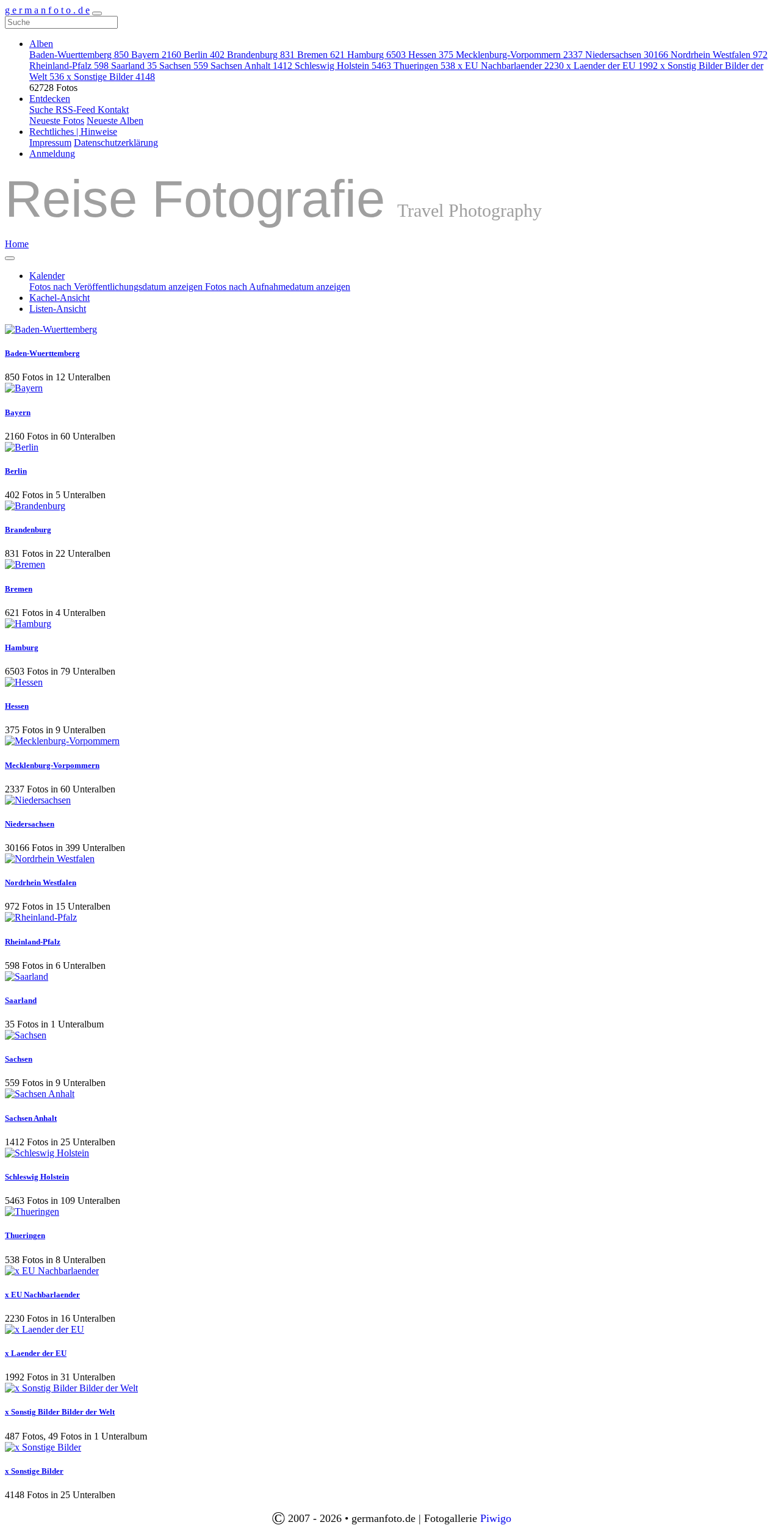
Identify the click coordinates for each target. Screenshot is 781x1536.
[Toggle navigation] (97, 13)
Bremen (321, 54)
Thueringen (424, 65)
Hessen (430, 54)
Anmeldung (52, 153)
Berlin (204, 54)
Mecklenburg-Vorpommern (519, 54)
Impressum (50, 142)
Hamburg (376, 54)
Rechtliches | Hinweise (73, 131)
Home (17, 244)
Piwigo (495, 1518)
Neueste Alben (115, 120)
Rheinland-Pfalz (69, 65)
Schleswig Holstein (343, 65)
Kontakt (113, 109)
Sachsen (183, 65)
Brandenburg (261, 54)
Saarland (134, 65)
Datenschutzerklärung (116, 142)
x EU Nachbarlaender (511, 65)
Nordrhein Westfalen (719, 54)
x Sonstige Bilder (111, 76)
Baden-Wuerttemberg (79, 54)
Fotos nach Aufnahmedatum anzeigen (277, 286)
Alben (41, 43)
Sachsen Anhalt (251, 65)
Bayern (156, 54)
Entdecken (49, 98)
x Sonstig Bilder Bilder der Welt (60, 1411)
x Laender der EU (612, 65)
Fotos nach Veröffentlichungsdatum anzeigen (117, 286)
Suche (42, 109)
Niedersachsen (626, 54)
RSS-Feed (77, 109)
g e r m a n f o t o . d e (47, 10)
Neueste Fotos (56, 120)
